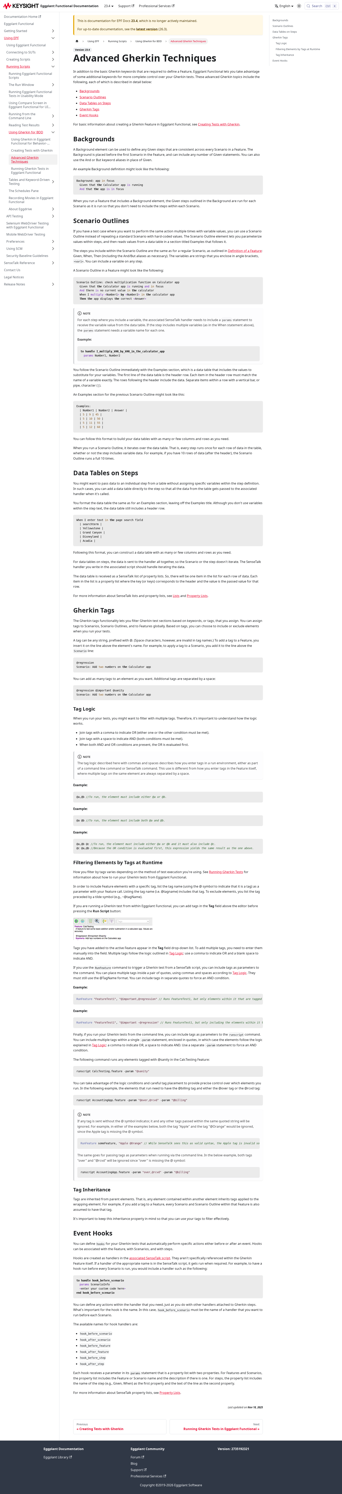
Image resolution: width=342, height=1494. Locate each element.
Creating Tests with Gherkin (218, 124)
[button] (29, 31)
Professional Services (155, 6)
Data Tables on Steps (95, 103)
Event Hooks (89, 115)
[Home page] (77, 41)
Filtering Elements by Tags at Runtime (298, 49)
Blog (134, 1463)
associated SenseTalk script (149, 1258)
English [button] (284, 6)
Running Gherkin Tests (226, 872)
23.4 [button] (107, 6)
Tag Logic (176, 953)
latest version (147, 29)
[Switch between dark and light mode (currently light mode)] (299, 6)
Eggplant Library (56, 1457)
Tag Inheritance (285, 55)
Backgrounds (90, 91)
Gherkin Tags (89, 109)
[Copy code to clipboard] (258, 180)
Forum (136, 1457)
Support (124, 6)
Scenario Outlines (93, 97)
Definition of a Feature (245, 251)
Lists (176, 596)
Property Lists (197, 596)
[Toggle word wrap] (250, 998)
